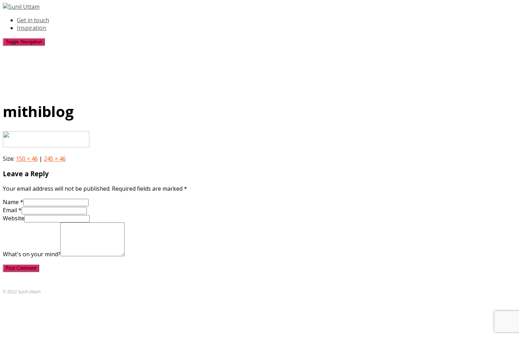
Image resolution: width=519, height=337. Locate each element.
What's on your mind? (31, 254)
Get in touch (33, 20)
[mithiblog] (46, 145)
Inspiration (31, 28)
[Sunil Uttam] (21, 7)
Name (13, 202)
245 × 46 (55, 159)
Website (13, 218)
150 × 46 (27, 159)
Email (12, 210)
